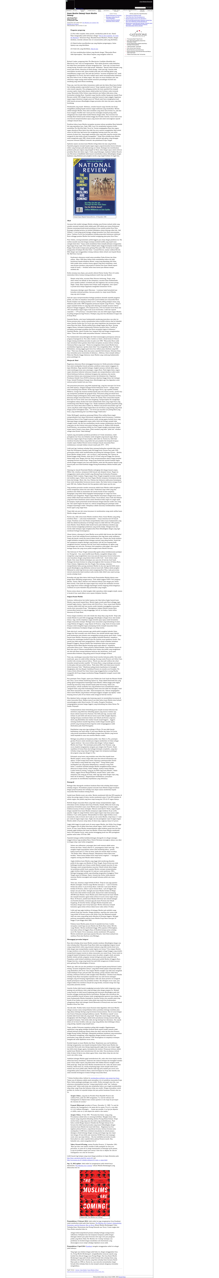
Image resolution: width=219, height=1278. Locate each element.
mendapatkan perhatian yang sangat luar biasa (105, 1078)
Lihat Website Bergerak (146, 1)
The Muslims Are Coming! (83, 1165)
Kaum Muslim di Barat (93, 1270)
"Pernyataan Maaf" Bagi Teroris (134, 39)
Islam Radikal (83, 1270)
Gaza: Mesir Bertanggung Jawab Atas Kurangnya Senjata (136, 41)
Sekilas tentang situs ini (129, 11)
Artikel (75, 10)
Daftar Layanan (142, 11)
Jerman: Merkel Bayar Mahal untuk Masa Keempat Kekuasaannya (137, 44)
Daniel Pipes (122, 1276)
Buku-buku (99, 11)
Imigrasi (77, 1270)
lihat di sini (94, 49)
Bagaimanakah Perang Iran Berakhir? (136, 18)
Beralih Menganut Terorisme (113, 15)
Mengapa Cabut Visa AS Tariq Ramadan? (112, 17)
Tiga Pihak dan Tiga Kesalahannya (135, 17)
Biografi (106, 10)
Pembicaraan (92, 10)
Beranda (69, 10)
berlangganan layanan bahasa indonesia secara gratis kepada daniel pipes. (85, 1271)
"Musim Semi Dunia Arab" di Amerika (136, 54)
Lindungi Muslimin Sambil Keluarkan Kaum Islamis (113, 20)
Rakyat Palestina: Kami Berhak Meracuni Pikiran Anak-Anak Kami (139, 52)
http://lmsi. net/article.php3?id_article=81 (80, 1158)
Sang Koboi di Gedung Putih (133, 15)
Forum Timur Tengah (116, 11)
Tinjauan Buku (82, 11)
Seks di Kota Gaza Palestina (134, 48)
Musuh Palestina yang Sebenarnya (135, 50)
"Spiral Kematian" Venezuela (134, 46)
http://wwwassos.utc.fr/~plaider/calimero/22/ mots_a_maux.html (87, 1160)
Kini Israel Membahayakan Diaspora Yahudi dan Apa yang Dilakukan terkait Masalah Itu (139, 21)
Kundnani (89, 1246)
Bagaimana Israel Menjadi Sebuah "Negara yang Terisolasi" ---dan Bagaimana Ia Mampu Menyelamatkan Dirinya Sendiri (139, 24)
